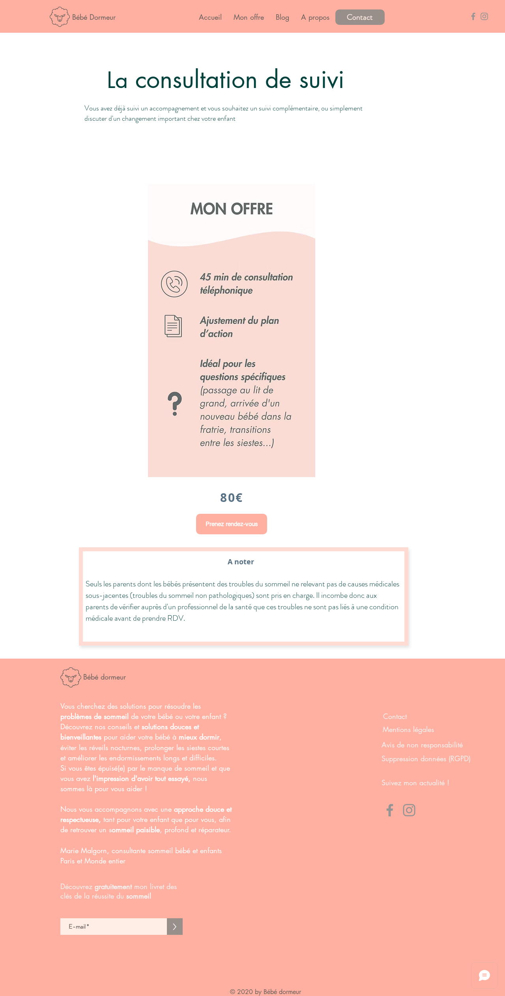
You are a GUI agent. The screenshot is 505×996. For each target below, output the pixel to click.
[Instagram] (409, 810)
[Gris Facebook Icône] (473, 16)
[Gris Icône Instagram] (484, 16)
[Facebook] (390, 810)
